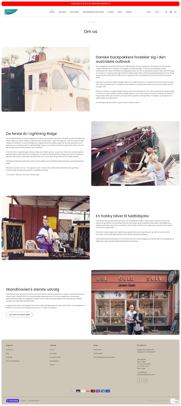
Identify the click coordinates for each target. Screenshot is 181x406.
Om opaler (53, 353)
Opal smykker (98, 353)
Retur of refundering (12, 361)
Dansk (157, 12)
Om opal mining (55, 357)
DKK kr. (149, 12)
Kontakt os (9, 349)
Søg (7, 353)
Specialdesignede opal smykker (104, 357)
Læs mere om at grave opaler (19, 314)
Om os (52, 349)
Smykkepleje (54, 361)
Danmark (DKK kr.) (34, 400)
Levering (9, 357)
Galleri (52, 365)
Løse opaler (97, 349)
